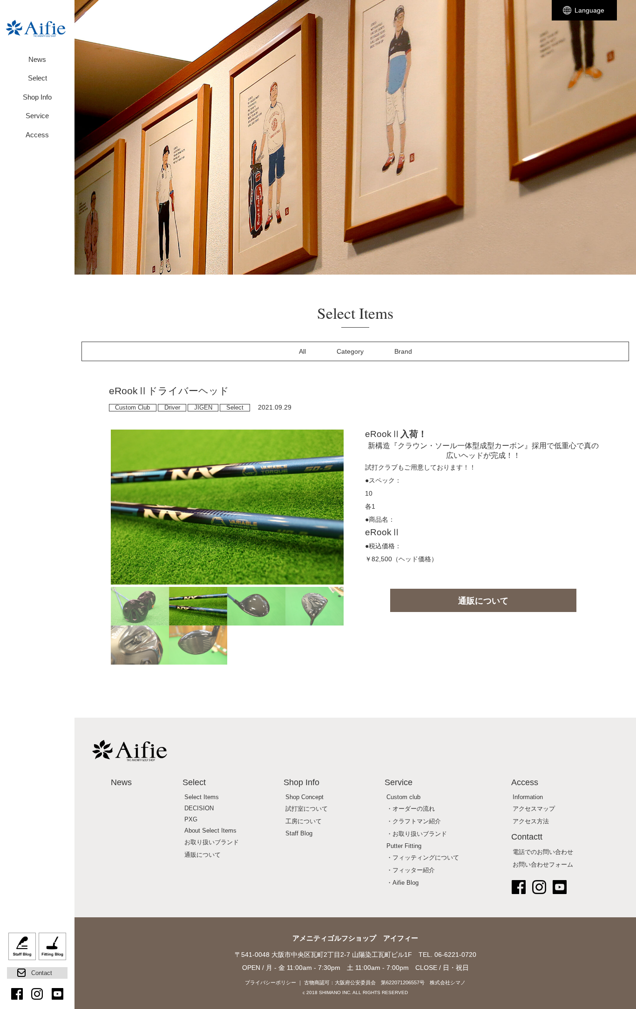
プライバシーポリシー (270, 982)
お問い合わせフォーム (543, 864)
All (302, 351)
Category (350, 351)
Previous (97, 547)
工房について (303, 821)
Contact (41, 972)
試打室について (306, 809)
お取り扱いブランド (211, 842)
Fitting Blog (52, 950)
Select (235, 407)
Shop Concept (304, 797)
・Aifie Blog (402, 883)
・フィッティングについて (422, 857)
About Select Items (210, 830)
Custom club (403, 797)
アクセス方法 (531, 821)
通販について (483, 600)
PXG (190, 819)
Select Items (201, 797)
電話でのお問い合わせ (543, 852)
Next (357, 547)
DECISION (199, 808)
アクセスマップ (534, 809)
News (37, 59)
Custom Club (132, 407)
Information (528, 797)
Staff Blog (22, 950)
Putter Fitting (403, 846)
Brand (403, 351)
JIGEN (203, 407)
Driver (172, 407)
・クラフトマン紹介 (413, 821)
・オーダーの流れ (410, 809)
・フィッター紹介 (410, 870)
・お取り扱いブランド (416, 834)
